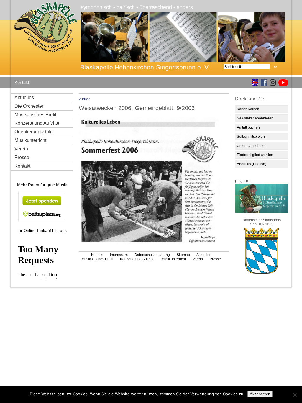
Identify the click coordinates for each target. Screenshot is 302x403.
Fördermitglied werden (255, 155)
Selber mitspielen (251, 137)
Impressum (119, 255)
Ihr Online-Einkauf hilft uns (42, 230)
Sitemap (183, 255)
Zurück (84, 99)
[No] (295, 395)
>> (275, 66)
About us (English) (251, 164)
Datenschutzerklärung (152, 255)
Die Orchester (28, 106)
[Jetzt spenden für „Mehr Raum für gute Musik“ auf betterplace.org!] (41, 207)
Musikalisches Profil (35, 114)
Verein (21, 148)
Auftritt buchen (248, 127)
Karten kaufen (248, 109)
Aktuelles (24, 97)
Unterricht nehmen (252, 146)
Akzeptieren (260, 394)
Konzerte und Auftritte (36, 123)
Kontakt (21, 82)
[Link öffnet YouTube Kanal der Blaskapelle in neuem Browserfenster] (282, 83)
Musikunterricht (30, 140)
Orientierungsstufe (33, 131)
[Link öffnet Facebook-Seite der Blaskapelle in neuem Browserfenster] (262, 83)
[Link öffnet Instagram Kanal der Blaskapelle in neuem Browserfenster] (271, 83)
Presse (21, 157)
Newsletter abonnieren (255, 118)
